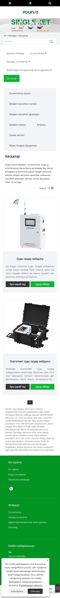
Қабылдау (35, 591)
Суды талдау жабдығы (30, 258)
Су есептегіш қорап (19, 93)
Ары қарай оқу (18, 284)
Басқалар (12, 527)
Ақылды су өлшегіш (17, 517)
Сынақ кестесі (16, 135)
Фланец (41, 124)
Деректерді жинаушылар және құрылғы (27, 522)
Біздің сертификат (17, 474)
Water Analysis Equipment (23, 145)
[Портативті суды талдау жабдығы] (30, 326)
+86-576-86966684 (16, 556)
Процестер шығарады (19, 479)
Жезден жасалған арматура (24, 114)
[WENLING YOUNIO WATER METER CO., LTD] (30, 12)
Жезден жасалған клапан (23, 103)
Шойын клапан (17, 124)
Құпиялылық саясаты (30, 585)
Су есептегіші (14, 512)
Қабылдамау (17, 591)
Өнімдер (12, 35)
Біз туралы (13, 469)
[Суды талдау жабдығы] (30, 224)
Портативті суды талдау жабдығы (30, 361)
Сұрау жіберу (42, 284)
